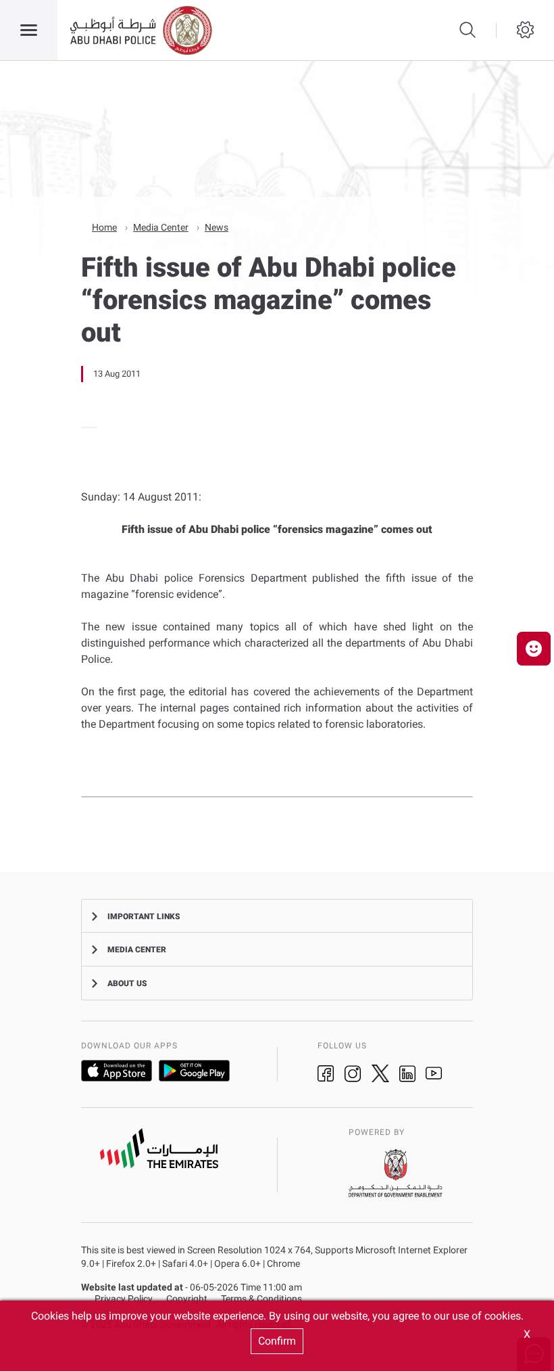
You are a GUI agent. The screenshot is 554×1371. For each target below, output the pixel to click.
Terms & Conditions (261, 1299)
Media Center (160, 227)
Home (104, 227)
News (216, 227)
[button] (534, 649)
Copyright (186, 1299)
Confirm (277, 1340)
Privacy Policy (124, 1299)
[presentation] (85, 427)
